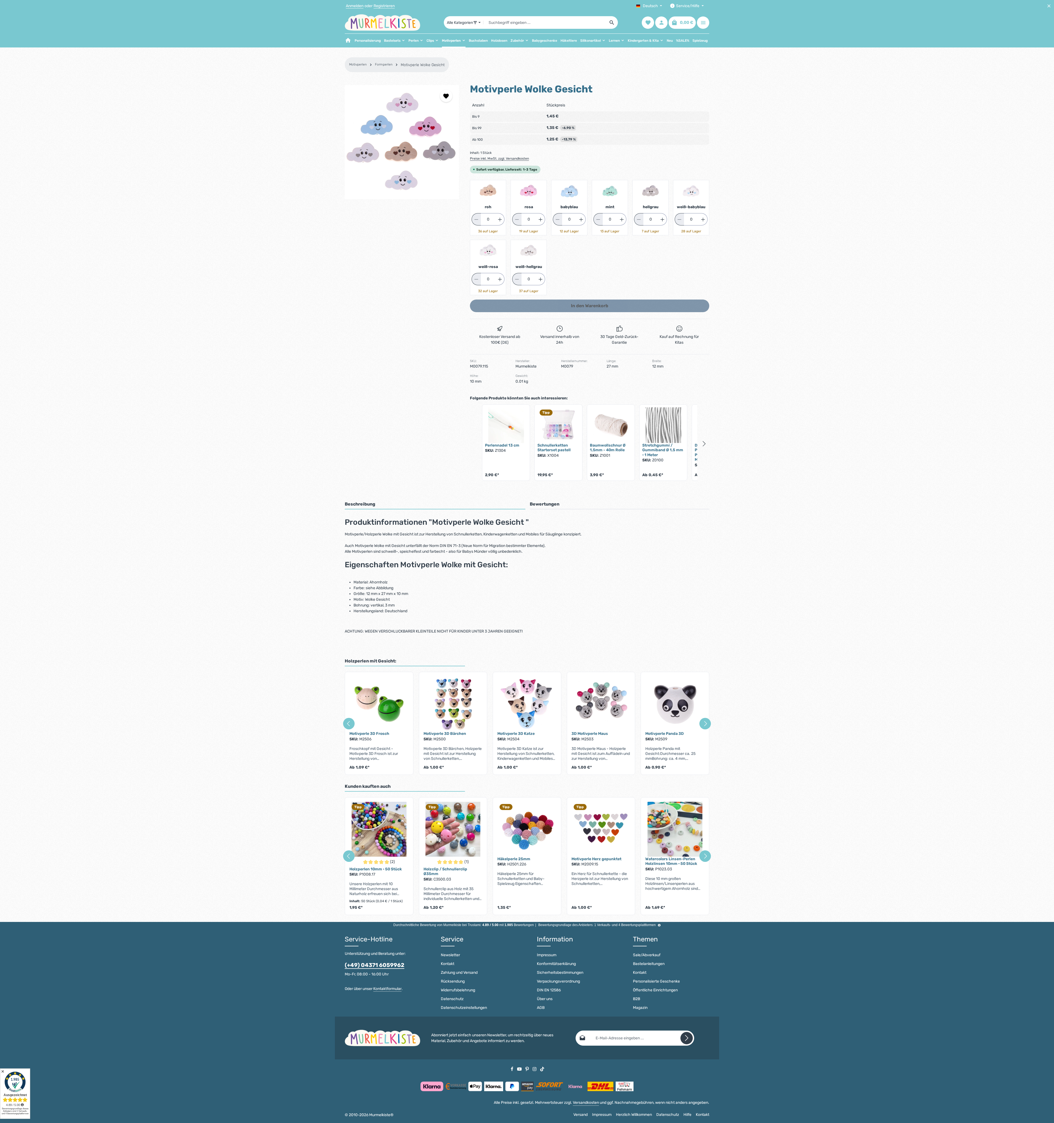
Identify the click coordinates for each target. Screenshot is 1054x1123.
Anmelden (354, 6)
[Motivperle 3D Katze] (527, 703)
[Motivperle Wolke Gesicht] (402, 142)
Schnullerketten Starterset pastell (554, 448)
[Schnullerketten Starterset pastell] (558, 425)
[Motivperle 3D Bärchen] (453, 703)
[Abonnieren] (686, 1038)
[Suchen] (612, 22)
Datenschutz (452, 999)
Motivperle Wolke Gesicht (423, 65)
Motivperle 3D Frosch (369, 733)
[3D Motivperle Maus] (601, 703)
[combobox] (544, 22)
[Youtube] (520, 1068)
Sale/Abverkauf (646, 955)
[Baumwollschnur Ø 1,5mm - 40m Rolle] (611, 425)
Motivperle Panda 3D (664, 733)
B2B (636, 999)
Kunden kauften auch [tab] (368, 786)
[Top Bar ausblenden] (1049, 6)
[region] (401, 142)
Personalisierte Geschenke (656, 981)
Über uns (545, 999)
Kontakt (447, 963)
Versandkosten (586, 1102)
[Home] (348, 40)
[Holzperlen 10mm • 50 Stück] (379, 829)
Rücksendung (453, 981)
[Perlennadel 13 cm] (506, 425)
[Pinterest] (527, 1068)
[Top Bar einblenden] (703, 22)
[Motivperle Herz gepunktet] (601, 829)
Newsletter (450, 955)
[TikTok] (542, 1068)
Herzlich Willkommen (634, 1114)
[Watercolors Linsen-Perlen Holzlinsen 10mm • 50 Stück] (675, 829)
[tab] (435, 504)
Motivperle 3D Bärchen (445, 733)
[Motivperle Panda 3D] (675, 703)
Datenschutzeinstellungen (464, 1007)
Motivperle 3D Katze (516, 733)
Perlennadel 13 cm (502, 445)
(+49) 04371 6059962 (374, 965)
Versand (580, 1114)
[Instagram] (535, 1068)
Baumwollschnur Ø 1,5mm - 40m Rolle (608, 448)
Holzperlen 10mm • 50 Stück (375, 869)
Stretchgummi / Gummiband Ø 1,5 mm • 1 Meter (662, 450)
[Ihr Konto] (661, 22)
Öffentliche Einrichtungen (655, 990)
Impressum (546, 955)
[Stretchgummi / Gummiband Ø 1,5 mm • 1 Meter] (663, 425)
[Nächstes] (705, 723)
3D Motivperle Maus (589, 733)
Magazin (640, 1007)
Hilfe (687, 1114)
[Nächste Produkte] (704, 443)
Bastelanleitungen (649, 963)
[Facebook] (512, 1068)
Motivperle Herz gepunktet (596, 859)
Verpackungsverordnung (558, 981)
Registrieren (384, 6)
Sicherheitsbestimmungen (560, 972)
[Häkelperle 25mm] (527, 829)
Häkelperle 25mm (513, 859)
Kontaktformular (387, 988)
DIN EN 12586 (549, 990)
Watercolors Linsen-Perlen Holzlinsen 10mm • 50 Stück (671, 861)
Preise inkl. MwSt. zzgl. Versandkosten (499, 158)
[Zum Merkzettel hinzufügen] (446, 96)
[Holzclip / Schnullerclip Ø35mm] (453, 829)
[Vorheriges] (349, 723)
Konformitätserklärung (556, 963)
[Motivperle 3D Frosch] (379, 703)
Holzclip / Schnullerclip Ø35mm (445, 871)
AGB (541, 1007)
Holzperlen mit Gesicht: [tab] (370, 661)
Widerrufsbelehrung (458, 990)
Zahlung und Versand (459, 972)
